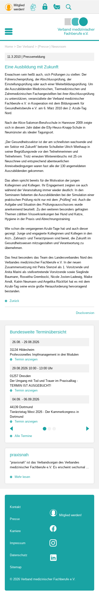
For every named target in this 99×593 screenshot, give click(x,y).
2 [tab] (49, 428)
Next (87, 428)
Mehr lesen (22, 477)
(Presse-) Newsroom (52, 46)
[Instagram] (69, 543)
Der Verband (25, 46)
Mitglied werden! (70, 515)
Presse (15, 519)
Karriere (15, 531)
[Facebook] (69, 528)
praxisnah (19, 454)
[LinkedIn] (69, 557)
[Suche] (69, 6)
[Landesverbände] (33, 6)
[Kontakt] (57, 6)
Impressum (17, 543)
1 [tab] (44, 428)
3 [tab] (54, 428)
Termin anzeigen (26, 359)
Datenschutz (18, 555)
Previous (12, 428)
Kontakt (15, 507)
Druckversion (85, 313)
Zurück (14, 301)
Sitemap (15, 567)
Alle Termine (23, 436)
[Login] (45, 6)
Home (9, 46)
